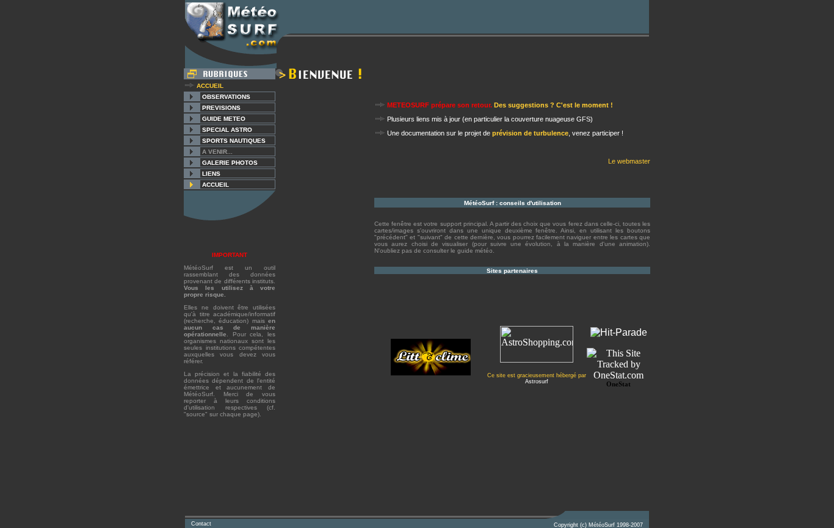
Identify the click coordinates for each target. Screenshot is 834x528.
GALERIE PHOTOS (230, 162)
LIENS (211, 173)
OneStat (618, 384)
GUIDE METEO (223, 118)
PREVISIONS (221, 107)
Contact (201, 524)
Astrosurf (536, 381)
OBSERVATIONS (226, 96)
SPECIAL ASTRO (227, 129)
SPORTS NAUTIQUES (234, 140)
